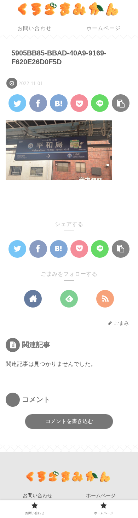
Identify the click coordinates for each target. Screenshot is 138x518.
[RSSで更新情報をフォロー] (105, 299)
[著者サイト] (33, 299)
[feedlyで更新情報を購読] (69, 299)
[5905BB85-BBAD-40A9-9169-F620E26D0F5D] (59, 103)
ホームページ (101, 495)
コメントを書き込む (69, 421)
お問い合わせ (37, 495)
